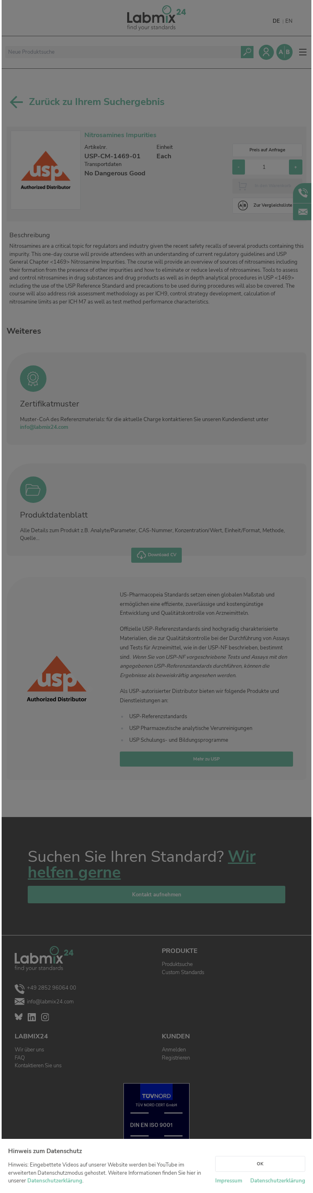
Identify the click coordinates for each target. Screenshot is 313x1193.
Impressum (228, 1180)
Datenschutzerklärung (54, 1180)
